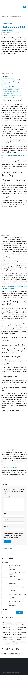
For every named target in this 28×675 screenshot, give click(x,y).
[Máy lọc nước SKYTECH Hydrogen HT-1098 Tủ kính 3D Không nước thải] (4, 603)
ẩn (7, 76)
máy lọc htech (14, 467)
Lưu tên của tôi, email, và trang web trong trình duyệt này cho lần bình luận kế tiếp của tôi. (13, 535)
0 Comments (4, 34)
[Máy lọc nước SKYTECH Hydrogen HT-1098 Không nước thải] (4, 596)
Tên (5, 513)
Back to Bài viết (7, 23)
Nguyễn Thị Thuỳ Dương (6, 32)
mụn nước (20, 32)
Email (6, 520)
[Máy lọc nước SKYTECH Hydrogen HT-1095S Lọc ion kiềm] (4, 567)
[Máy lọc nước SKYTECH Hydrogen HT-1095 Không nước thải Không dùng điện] (4, 582)
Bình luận (7, 497)
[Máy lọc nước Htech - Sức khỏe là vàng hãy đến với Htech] (5, 7)
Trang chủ (4, 16)
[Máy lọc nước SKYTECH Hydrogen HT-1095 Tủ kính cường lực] (4, 575)
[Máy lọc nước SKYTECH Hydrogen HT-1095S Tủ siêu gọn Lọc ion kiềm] (4, 589)
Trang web (6, 526)
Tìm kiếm (4, 609)
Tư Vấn (15, 32)
